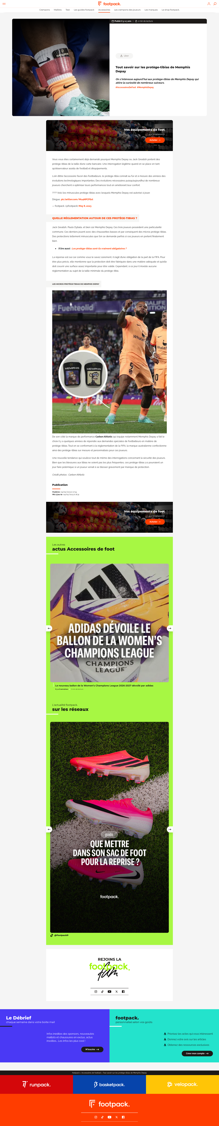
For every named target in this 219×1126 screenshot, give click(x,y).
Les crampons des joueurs (127, 10)
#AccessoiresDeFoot (126, 87)
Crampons (44, 10)
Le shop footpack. (171, 10)
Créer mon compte (195, 1053)
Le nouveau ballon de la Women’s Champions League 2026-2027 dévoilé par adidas (104, 685)
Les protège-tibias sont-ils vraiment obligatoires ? (99, 248)
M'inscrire (90, 1049)
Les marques (151, 10)
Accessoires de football (91, 1073)
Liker (126, 56)
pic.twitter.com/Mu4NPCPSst (77, 199)
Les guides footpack (84, 10)
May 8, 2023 (85, 206)
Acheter (153, 140)
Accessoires (104, 10)
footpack (76, 1073)
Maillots (58, 10)
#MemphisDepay (145, 87)
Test (68, 10)
